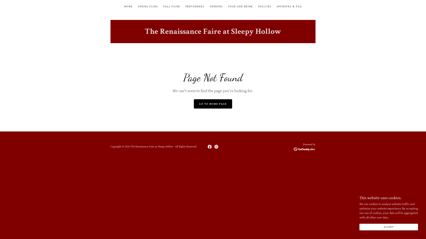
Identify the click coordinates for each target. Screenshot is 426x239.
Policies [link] (264, 6)
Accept (389, 227)
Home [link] (128, 6)
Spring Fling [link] (148, 6)
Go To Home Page (213, 104)
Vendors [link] (216, 6)
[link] (209, 146)
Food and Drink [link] (240, 6)
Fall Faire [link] (171, 6)
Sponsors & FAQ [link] (289, 6)
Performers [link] (195, 6)
